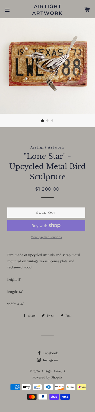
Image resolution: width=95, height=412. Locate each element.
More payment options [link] (46, 237)
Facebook (50, 353)
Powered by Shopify (47, 377)
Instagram (50, 360)
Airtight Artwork (47, 9)
